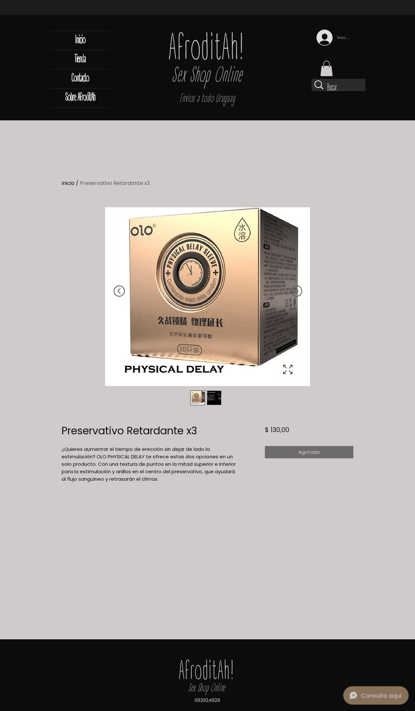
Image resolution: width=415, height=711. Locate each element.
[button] (326, 68)
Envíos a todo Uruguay (207, 99)
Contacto (80, 78)
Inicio (80, 40)
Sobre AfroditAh (80, 97)
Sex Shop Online (207, 77)
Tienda (80, 59)
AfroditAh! (207, 50)
